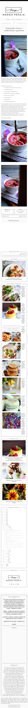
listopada (7, 527)
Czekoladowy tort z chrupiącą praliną (14, 502)
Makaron (16, 677)
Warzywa (10, 668)
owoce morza (8, 686)
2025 (5, 511)
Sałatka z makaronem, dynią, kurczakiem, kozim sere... (13, 538)
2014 (5, 565)
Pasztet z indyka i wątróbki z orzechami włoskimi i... (13, 548)
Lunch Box (6, 680)
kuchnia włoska (14, 674)
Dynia (21, 677)
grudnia (7, 526)
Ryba (15, 671)
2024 (5, 512)
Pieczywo (13, 680)
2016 (5, 524)
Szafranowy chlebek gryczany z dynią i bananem (13, 536)
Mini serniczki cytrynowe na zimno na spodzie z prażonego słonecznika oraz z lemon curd (23, 313)
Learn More (12, 706)
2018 (5, 521)
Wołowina (21, 686)
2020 (5, 518)
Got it (18, 706)
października (8, 529)
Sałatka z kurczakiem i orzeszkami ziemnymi (23, 383)
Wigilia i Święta (8, 671)
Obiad (21, 668)
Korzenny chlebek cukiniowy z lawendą (13, 544)
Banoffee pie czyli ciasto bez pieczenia (14, 481)
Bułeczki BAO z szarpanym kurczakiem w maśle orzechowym (23, 291)
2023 (5, 514)
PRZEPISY (8, 19)
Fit (5, 668)
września (7, 550)
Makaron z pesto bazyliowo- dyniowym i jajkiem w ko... (13, 534)
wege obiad (6, 695)
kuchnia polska (9, 677)
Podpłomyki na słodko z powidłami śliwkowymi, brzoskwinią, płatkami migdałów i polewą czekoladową (23, 424)
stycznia (7, 562)
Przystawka (21, 683)
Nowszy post (5, 216)
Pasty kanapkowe (19, 689)
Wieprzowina (21, 671)
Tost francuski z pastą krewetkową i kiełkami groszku (14, 279)
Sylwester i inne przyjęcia (10, 683)
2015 (5, 564)
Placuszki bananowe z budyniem (23, 330)
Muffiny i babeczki (11, 692)
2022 (5, 515)
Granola (15, 686)
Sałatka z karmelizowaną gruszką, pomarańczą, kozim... (12, 541)
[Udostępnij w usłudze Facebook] (7, 211)
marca (6, 559)
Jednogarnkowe (9, 689)
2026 (5, 509)
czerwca (7, 554)
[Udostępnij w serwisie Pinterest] (9, 211)
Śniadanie (20, 212)
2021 (5, 517)
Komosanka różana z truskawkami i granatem (14, 542)
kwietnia (7, 557)
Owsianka (19, 692)
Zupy (21, 674)
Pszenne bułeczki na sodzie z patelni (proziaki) (23, 401)
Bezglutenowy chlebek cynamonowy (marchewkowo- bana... (12, 531)
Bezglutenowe (20, 680)
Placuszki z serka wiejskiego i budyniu (23, 364)
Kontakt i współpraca (17, 19)
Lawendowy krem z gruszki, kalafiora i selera (14, 546)
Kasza (17, 211)
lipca (6, 553)
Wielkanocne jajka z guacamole (23, 346)
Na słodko (22, 211)
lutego (6, 561)
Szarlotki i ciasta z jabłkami (17, 695)
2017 (5, 523)
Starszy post (22, 216)
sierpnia (7, 551)
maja (6, 556)
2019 (5, 520)
